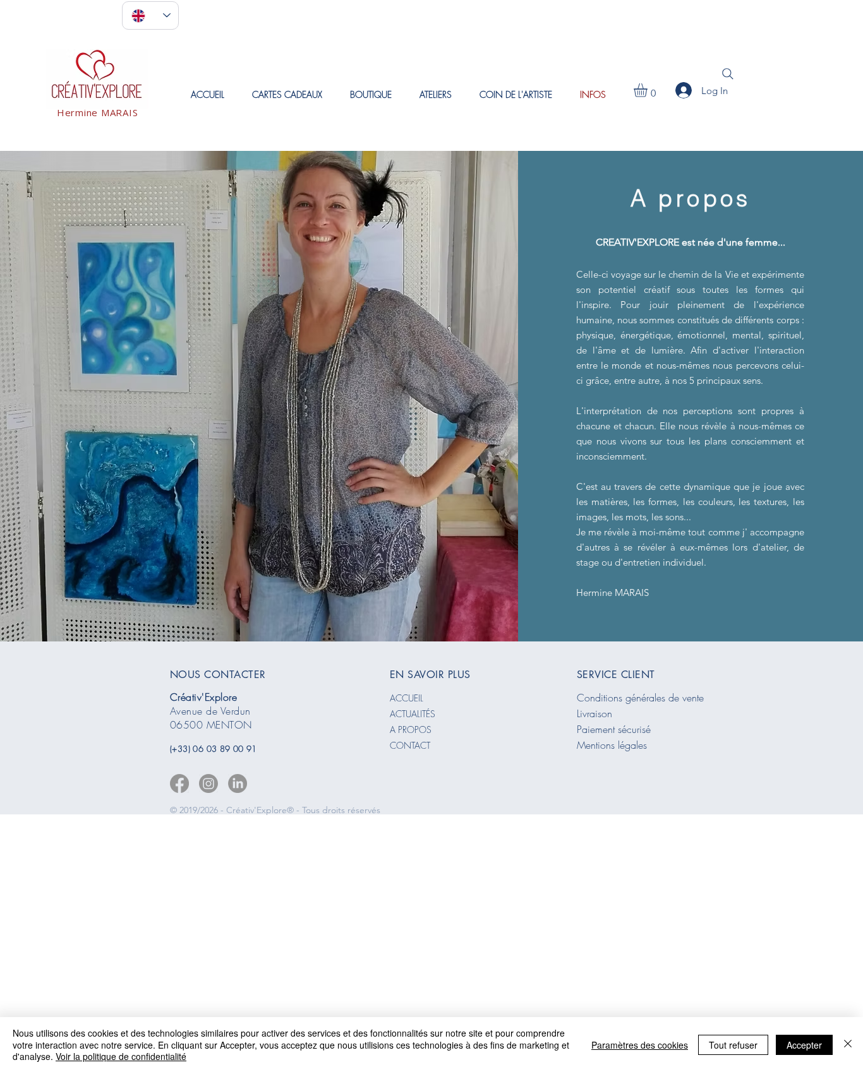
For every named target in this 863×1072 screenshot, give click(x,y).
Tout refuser (733, 1045)
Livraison (594, 713)
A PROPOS (410, 730)
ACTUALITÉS (412, 714)
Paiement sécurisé (614, 729)
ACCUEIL (406, 698)
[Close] (847, 1044)
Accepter (804, 1045)
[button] (436, 94)
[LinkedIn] (237, 783)
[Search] (728, 74)
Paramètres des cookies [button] (639, 1045)
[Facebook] (179, 783)
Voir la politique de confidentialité (121, 1056)
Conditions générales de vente (640, 698)
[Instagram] (208, 783)
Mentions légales (612, 745)
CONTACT (410, 745)
